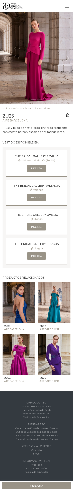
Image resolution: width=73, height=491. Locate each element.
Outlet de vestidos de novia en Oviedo (36, 428)
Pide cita (36, 168)
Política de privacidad (37, 472)
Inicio (5, 108)
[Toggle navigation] (67, 6)
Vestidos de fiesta (21, 108)
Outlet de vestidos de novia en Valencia (36, 435)
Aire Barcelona (42, 108)
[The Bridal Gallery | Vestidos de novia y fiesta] (13, 6)
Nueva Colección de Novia (36, 406)
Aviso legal (36, 464)
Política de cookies (36, 468)
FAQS (36, 453)
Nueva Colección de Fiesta (36, 410)
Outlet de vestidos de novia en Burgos (36, 439)
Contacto (36, 450)
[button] (5, 58)
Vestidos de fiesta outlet (36, 417)
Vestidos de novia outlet (36, 413)
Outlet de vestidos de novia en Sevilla (36, 431)
